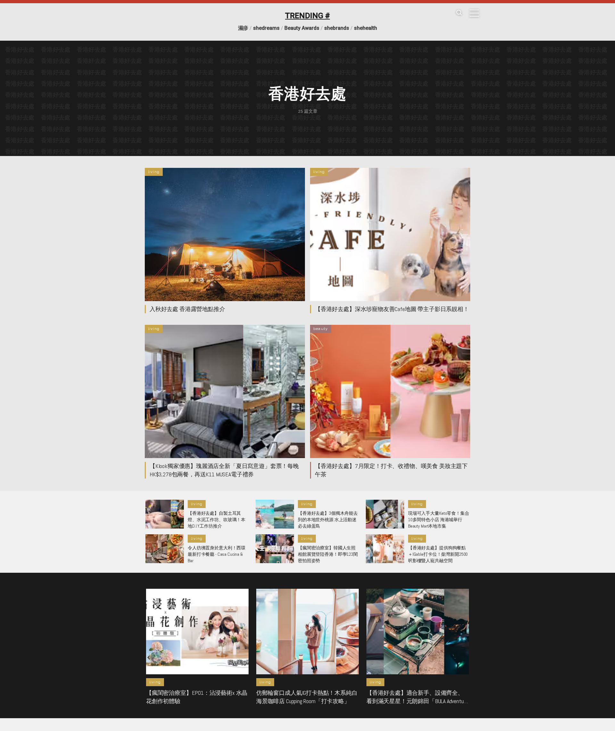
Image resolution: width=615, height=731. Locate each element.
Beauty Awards (301, 28)
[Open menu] (474, 13)
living (154, 171)
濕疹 (243, 28)
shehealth (365, 28)
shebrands (336, 28)
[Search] (459, 13)
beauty (320, 328)
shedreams (266, 28)
